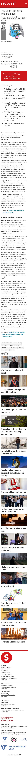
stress (4, 345)
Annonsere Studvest (7, 720)
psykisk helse (12, 345)
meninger (14, 347)
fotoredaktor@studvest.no (8, 704)
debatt (21, 347)
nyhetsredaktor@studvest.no (8, 687)
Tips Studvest (5, 718)
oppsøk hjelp (5, 347)
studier (12, 350)
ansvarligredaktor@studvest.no (9, 678)
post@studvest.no (5, 672)
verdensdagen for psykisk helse (11, 343)
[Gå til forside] (8, 3)
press (19, 345)
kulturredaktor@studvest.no (8, 695)
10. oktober (5, 350)
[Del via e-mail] (16, 66)
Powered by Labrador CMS (14, 754)
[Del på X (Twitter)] (14, 66)
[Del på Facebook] (11, 66)
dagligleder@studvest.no (17, 710)
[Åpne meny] (26, 3)
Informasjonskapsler (7, 717)
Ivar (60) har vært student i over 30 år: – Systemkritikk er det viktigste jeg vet (13, 334)
